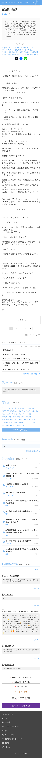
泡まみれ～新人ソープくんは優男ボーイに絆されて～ (20, 611)
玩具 (15, 422)
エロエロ (31, 408)
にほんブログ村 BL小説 (22, 682)
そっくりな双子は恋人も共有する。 (17, 358)
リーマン (23, 414)
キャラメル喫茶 (21, 692)
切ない (30, 414)
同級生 (5, 417)
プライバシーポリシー (9, 735)
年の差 (15, 52)
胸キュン (14, 411)
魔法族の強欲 (8, 350)
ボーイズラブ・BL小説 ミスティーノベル (20, 3)
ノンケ (15, 414)
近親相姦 (29, 54)
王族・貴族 (7, 54)
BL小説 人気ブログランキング (22, 677)
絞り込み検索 (6, 722)
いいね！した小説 (7, 714)
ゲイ (21, 411)
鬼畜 (36, 54)
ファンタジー (7, 50)
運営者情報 (5, 743)
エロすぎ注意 (15, 48)
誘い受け (21, 54)
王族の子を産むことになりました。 (17, 369)
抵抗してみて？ (7, 595)
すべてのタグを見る (21, 430)
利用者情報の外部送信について (12, 739)
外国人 (30, 50)
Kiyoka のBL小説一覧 (31, 373)
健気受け (17, 50)
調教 (26, 420)
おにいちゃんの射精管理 (10, 576)
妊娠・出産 (7, 52)
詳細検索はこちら (33, 451)
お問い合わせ (6, 747)
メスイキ (28, 422)
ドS (21, 420)
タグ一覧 (4, 718)
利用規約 (4, 731)
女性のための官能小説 (21, 698)
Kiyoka (4, 14)
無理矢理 (35, 52)
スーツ (32, 420)
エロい (23, 408)
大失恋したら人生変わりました (15, 354)
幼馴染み (21, 425)
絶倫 (21, 422)
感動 (21, 52)
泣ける (27, 52)
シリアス (14, 420)
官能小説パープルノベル (21, 706)
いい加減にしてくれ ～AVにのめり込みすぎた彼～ (20, 364)
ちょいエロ (6, 414)
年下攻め (13, 417)
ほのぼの (35, 411)
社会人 (13, 425)
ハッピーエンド (27, 48)
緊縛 (14, 54)
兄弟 (24, 50)
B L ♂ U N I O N (22, 686)
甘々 (17, 408)
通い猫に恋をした (8, 646)
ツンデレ (6, 425)
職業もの (30, 417)
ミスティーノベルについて (10, 727)
